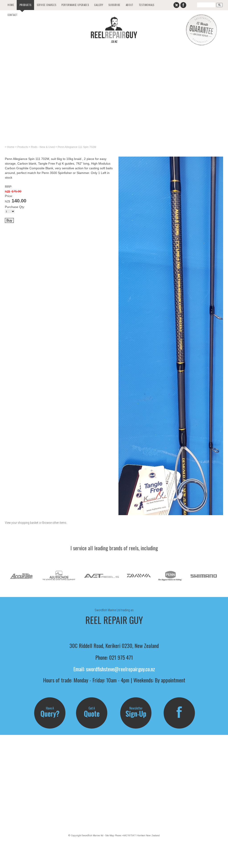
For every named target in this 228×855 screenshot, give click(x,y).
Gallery (98, 5)
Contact (12, 15)
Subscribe (114, 5)
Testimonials (146, 5)
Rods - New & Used (43, 146)
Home (11, 5)
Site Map (109, 835)
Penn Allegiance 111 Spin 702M (77, 146)
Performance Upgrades (75, 5)
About (129, 5)
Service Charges (46, 5)
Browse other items (54, 522)
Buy (9, 220)
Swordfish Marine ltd (92, 835)
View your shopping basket (21, 522)
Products (25, 5)
